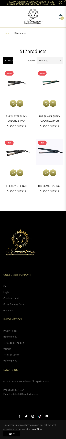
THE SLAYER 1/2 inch (49, 186)
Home (7, 32)
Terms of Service (11, 354)
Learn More (36, 429)
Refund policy (10, 360)
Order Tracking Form (13, 304)
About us (8, 310)
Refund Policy (10, 336)
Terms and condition (13, 342)
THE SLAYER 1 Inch (16, 186)
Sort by (31, 60)
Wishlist (7, 348)
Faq (5, 286)
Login (6, 292)
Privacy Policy (10, 330)
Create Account (11, 298)
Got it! (11, 434)
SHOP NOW (60, 2)
